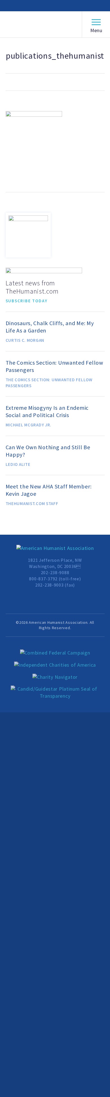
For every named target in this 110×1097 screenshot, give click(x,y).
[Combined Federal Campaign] (55, 653)
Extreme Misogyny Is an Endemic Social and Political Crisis (47, 411)
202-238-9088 (55, 572)
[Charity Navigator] (55, 677)
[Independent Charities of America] (55, 665)
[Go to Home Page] (55, 548)
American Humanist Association (40, 24)
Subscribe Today (27, 300)
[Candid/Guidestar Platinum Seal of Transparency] (55, 693)
